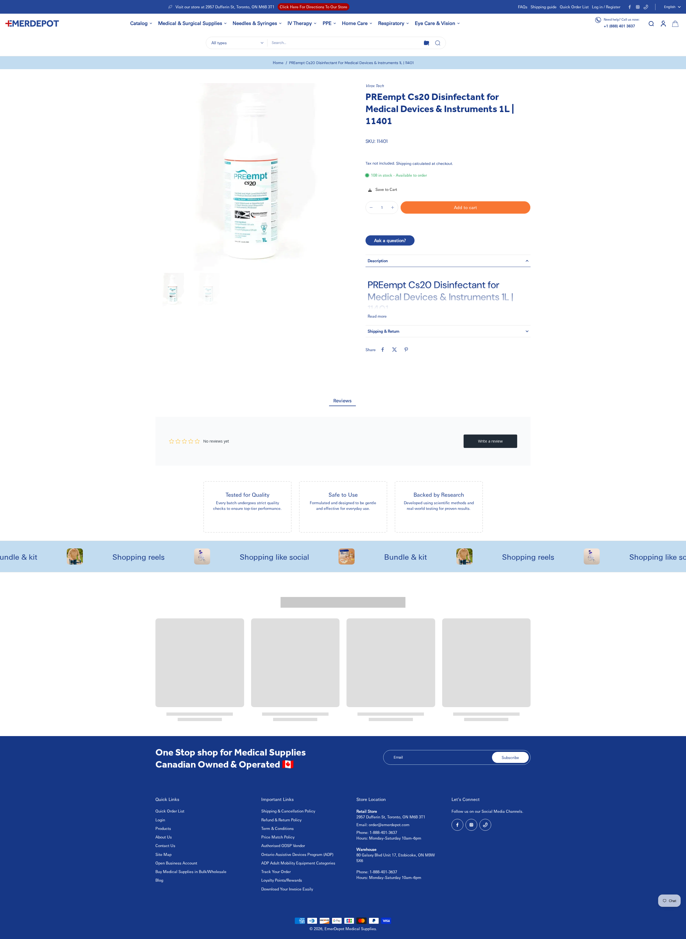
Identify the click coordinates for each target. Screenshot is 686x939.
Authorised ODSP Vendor (283, 845)
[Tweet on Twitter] (394, 349)
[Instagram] (638, 7)
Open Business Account (176, 862)
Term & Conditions (277, 828)
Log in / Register (606, 6)
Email (398, 757)
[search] (651, 23)
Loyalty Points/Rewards (281, 880)
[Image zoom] (249, 177)
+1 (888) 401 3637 (619, 26)
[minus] (371, 207)
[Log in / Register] (663, 23)
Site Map (163, 854)
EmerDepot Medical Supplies (350, 928)
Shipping (404, 163)
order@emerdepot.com (389, 824)
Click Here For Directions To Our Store (313, 6)
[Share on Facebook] (383, 349)
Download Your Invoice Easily (287, 888)
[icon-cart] (675, 23)
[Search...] (437, 43)
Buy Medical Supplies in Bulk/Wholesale (190, 871)
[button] (465, 207)
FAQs (522, 6)
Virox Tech (375, 85)
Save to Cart (385, 189)
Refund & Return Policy (281, 819)
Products (163, 828)
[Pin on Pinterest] (406, 349)
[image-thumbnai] (172, 289)
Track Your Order (276, 871)
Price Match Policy (277, 836)
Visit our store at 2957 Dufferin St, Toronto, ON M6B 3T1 (225, 6)
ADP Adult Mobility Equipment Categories (298, 862)
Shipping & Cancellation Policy (288, 810)
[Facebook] (630, 7)
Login (160, 819)
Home (278, 62)
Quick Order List (574, 6)
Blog (159, 880)
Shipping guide (544, 6)
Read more (377, 316)
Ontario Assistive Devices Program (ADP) (297, 854)
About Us (163, 836)
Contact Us (165, 845)
